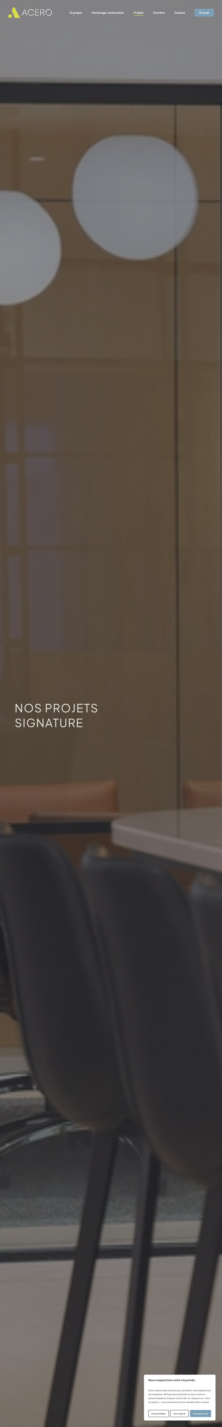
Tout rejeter (179, 1413)
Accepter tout (200, 1413)
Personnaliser (158, 1413)
